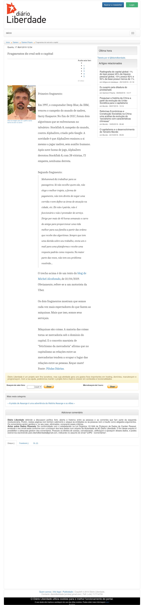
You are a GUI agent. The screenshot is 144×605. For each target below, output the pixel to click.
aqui (107, 602)
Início (9, 33)
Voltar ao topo (135, 599)
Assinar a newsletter (113, 4)
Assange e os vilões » (65, 403)
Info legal (57, 591)
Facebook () (24, 443)
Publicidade (68, 591)
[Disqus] (72, 481)
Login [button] (132, 4)
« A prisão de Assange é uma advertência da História (32, 403)
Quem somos (45, 591)
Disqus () (11, 443)
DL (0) (35, 443)
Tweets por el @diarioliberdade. (111, 57)
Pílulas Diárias (55, 368)
